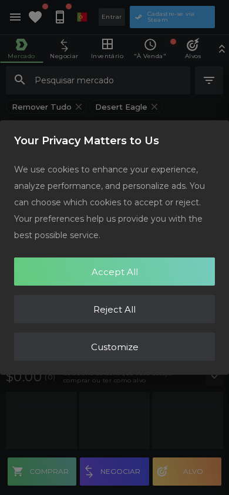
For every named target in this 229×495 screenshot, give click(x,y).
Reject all (114, 309)
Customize (115, 346)
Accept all (115, 271)
